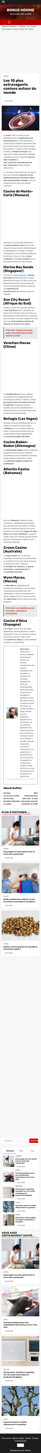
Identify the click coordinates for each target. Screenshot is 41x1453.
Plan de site (6, 1438)
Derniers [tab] (10, 1151)
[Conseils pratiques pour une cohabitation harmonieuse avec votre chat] (8, 1176)
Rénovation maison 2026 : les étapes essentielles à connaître (25, 1220)
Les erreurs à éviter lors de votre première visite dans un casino (11, 798)
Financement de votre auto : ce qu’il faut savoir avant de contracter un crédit (29, 798)
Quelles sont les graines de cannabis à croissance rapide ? (20, 948)
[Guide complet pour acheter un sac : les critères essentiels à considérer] (20, 878)
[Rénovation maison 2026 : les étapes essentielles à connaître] (8, 1220)
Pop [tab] (21, 1151)
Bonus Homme (20, 10)
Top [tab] (32, 1151)
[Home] (4, 22)
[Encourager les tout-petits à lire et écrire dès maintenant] (20, 831)
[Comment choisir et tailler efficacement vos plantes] (8, 1206)
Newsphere (15, 1450)
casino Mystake (19, 275)
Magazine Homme (9, 26)
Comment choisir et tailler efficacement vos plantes (25, 1206)
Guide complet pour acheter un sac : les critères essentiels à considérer (19, 900)
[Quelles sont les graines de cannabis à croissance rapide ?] (20, 926)
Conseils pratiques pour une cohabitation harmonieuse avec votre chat (24, 1176)
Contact (35, 1438)
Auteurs (28, 1438)
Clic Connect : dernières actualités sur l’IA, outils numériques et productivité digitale (25, 1192)
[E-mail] (7, 782)
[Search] (37, 22)
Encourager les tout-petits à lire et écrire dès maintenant (19, 853)
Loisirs (17, 1170)
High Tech (18, 1186)
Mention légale (18, 1438)
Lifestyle (21, 26)
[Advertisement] (20, 51)
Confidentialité (20, 1441)
